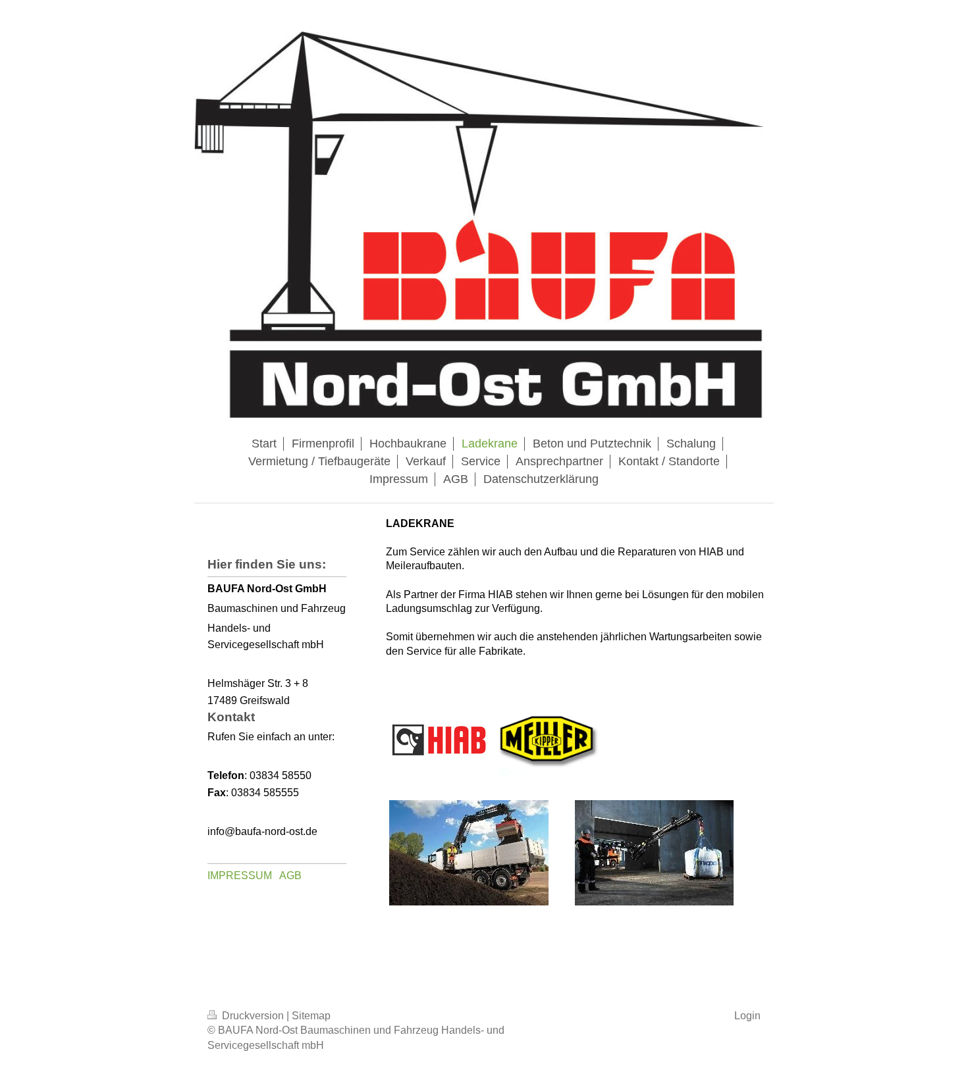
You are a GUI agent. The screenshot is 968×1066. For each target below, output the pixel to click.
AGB (290, 875)
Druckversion (252, 1015)
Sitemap (311, 1015)
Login (747, 1015)
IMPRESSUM (239, 875)
